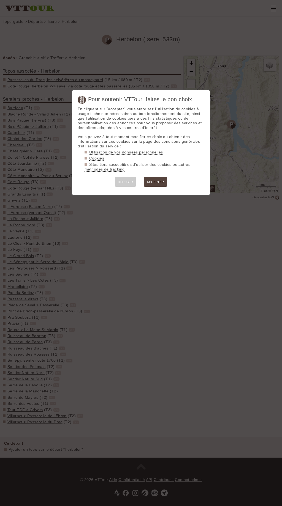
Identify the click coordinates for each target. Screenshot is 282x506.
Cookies (96, 158)
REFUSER (125, 182)
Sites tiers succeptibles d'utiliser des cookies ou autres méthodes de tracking (137, 166)
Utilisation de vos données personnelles (126, 152)
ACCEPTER (155, 182)
